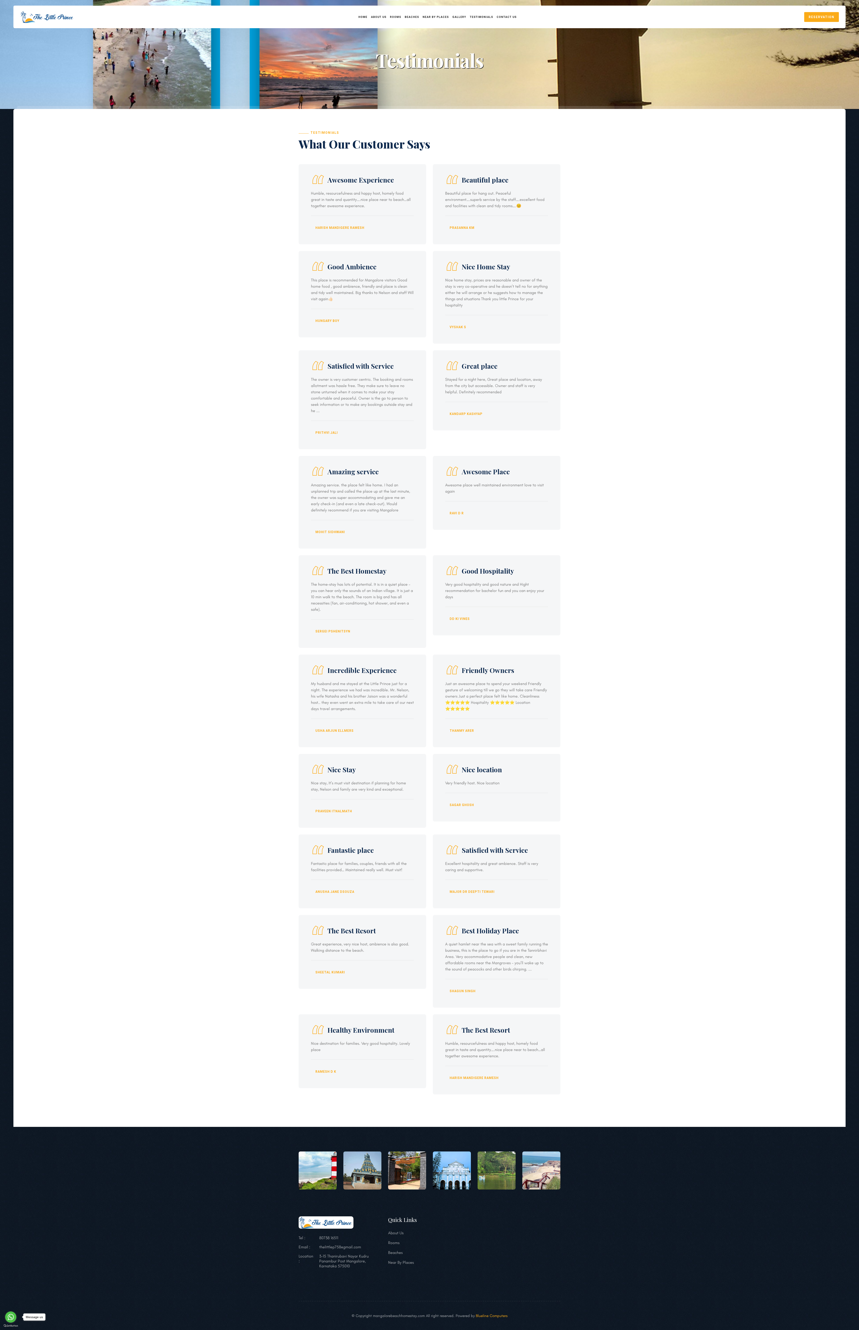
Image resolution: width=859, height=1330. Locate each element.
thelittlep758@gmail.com (340, 1247)
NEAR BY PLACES (436, 17)
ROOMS (395, 17)
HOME (362, 17)
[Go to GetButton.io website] (11, 1325)
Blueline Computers (492, 1315)
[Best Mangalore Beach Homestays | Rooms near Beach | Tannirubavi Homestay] (47, 16)
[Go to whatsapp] (10, 1317)
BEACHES (412, 17)
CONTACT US (507, 17)
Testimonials (481, 17)
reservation (821, 17)
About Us (396, 1232)
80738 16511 (328, 1237)
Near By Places (401, 1262)
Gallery (459, 17)
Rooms (394, 1242)
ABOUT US (378, 17)
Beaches (395, 1252)
